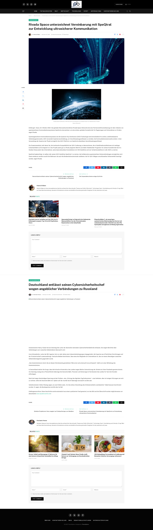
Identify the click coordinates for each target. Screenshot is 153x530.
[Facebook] (23, 91)
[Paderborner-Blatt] (76, 4)
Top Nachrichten (46, 11)
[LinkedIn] (23, 100)
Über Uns (47, 520)
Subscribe (119, 4)
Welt (56, 11)
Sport (86, 11)
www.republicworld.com (43, 393)
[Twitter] (23, 96)
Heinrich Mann (36, 34)
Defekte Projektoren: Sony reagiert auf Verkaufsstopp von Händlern (54, 411)
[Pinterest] (23, 104)
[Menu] (23, 11)
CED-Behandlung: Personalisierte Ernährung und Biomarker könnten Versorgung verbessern (109, 455)
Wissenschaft (33, 20)
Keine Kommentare (57, 34)
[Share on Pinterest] (120, 34)
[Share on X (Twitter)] (117, 34)
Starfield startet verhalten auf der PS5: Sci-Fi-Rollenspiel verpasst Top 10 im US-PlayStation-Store (43, 221)
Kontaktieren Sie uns (111, 11)
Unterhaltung (96, 11)
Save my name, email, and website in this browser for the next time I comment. (52, 260)
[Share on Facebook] (115, 34)
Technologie (76, 11)
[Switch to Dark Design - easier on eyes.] (127, 11)
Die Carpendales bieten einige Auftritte (90, 176)
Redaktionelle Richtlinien (82, 520)
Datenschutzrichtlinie (100, 520)
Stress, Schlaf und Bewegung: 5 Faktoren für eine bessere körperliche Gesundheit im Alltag (43, 455)
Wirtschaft (65, 11)
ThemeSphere (85, 524)
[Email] (23, 108)
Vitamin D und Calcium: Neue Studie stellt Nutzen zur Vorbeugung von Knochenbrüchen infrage (75, 456)
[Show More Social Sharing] (123, 34)
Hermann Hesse (37, 294)
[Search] (130, 11)
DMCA (70, 520)
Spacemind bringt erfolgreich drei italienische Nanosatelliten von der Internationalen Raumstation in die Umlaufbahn (76, 221)
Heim (35, 11)
